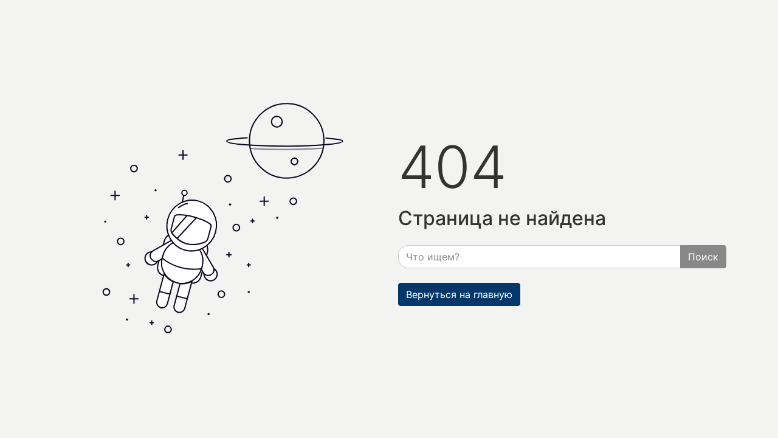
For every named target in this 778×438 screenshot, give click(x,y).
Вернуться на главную (459, 294)
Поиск (703, 257)
